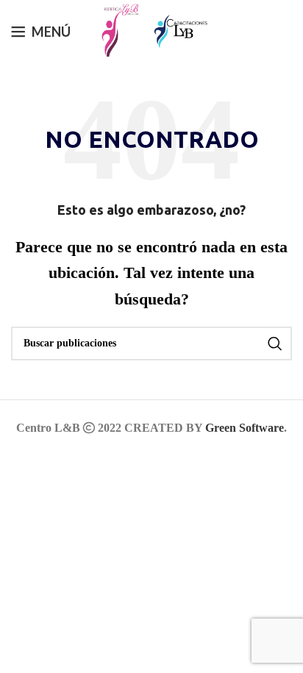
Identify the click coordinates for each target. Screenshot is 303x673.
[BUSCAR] (275, 343)
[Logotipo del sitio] (116, 29)
